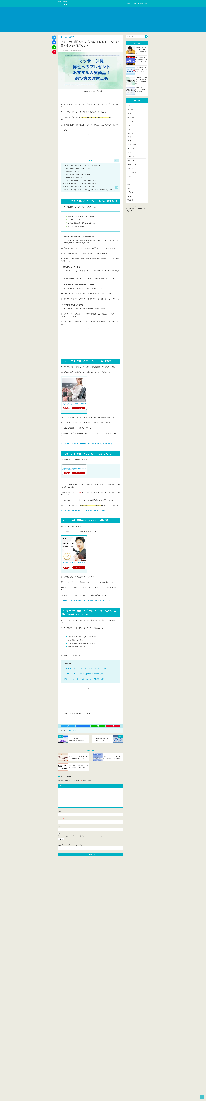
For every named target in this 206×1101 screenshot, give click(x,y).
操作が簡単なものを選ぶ (72, 171)
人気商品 (71, 37)
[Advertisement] (103, 19)
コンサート (130, 149)
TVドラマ (130, 121)
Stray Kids (130, 117)
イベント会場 (131, 145)
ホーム (129, 3)
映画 (128, 184)
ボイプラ (130, 168)
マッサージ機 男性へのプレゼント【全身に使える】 (80, 183)
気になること (131, 188)
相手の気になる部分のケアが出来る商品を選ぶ (78, 168)
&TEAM (129, 105)
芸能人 (129, 196)
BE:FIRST (130, 109)
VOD (128, 129)
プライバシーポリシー (140, 3)
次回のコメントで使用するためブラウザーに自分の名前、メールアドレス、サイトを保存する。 (80, 836)
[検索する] (146, 36)
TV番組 (129, 125)
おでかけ (130, 133)
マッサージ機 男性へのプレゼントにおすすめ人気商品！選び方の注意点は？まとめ (90, 190)
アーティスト (131, 137)
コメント (63, 785)
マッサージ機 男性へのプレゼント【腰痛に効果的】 (80, 180)
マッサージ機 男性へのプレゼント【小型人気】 (79, 186)
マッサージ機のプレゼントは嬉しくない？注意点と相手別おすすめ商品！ (85, 668)
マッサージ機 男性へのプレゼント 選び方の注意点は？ (82, 166)
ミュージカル (131, 172)
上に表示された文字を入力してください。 (71, 845)
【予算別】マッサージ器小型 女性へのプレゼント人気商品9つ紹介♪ (84, 679)
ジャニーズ (130, 152)
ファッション (131, 164)
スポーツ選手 (131, 156)
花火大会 (130, 192)
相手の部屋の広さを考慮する (74, 177)
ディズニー (130, 160)
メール (61, 819)
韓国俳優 (130, 200)
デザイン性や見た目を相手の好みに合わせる (78, 174)
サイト (60, 826)
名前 (60, 811)
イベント (130, 141)
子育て (129, 180)
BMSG (129, 113)
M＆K (64, 4)
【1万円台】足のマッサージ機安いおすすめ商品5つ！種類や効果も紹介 (85, 674)
